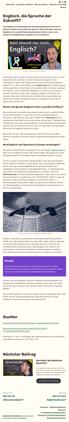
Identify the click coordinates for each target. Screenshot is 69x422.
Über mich (62, 410)
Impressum (44, 407)
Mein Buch (10, 4)
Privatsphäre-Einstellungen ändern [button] (53, 413)
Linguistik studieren (24, 4)
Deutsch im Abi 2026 (57, 4)
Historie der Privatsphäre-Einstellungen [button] (52, 415)
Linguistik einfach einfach (12, 416)
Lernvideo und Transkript (48, 381)
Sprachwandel (57, 150)
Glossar (63, 7)
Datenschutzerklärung (58, 407)
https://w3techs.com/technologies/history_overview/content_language (31, 323)
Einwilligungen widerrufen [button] (56, 418)
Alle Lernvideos (40, 4)
